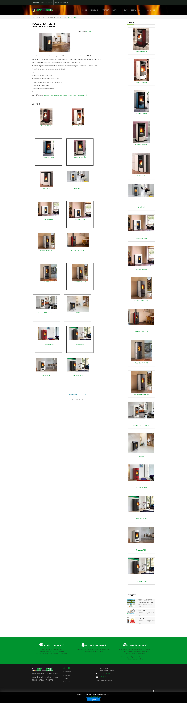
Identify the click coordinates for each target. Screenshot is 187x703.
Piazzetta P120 (48, 344)
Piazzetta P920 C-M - (46, 251)
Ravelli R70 (77, 188)
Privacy (67, 678)
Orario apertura (143, 610)
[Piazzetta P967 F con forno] (46, 302)
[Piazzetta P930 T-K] (48, 272)
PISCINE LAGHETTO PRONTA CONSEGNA (145, 601)
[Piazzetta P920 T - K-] (78, 240)
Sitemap (67, 675)
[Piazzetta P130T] (78, 365)
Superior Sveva (49, 157)
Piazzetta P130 (46, 375)
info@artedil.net (105, 677)
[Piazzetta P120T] (80, 333)
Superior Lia (46, 188)
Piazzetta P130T (78, 375)
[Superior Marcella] (80, 148)
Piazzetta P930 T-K (49, 282)
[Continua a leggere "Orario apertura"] (131, 612)
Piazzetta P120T (80, 344)
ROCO (78, 313)
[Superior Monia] (46, 116)
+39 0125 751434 (105, 674)
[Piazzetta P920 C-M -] (46, 241)
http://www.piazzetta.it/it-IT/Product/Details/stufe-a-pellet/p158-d (65, 95)
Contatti (67, 682)
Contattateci (137, 10)
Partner (116, 10)
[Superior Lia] (46, 179)
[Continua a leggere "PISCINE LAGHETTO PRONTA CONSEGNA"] (131, 603)
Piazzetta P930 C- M (80, 282)
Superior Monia (46, 126)
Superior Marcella (80, 157)
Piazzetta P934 (48, 219)
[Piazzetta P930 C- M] (80, 272)
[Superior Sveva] (48, 148)
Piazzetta (89, 31)
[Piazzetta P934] (48, 209)
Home (84, 10)
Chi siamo (94, 10)
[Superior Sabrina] (78, 116)
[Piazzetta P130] (46, 365)
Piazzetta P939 (80, 219)
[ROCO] (78, 303)
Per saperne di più (93, 697)
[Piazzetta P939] (80, 210)
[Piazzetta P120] (48, 333)
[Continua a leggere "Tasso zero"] (131, 620)
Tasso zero (142, 618)
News (125, 10)
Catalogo (150, 10)
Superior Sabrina (77, 126)
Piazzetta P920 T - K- (77, 251)
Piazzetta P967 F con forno (46, 313)
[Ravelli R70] (78, 176)
